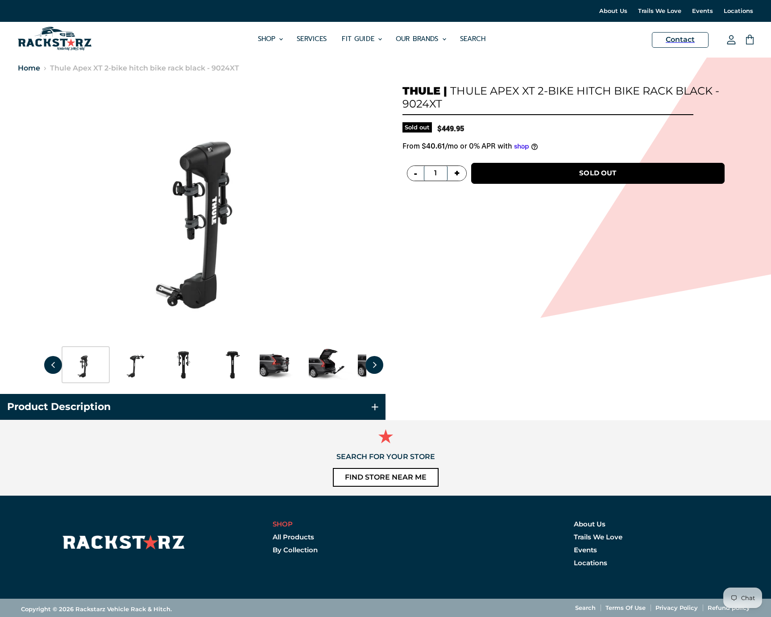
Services (312, 39)
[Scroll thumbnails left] (53, 365)
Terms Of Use (625, 607)
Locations (738, 11)
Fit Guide (359, 39)
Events (702, 11)
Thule (421, 90)
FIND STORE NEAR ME (386, 477)
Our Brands (418, 39)
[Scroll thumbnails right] (374, 365)
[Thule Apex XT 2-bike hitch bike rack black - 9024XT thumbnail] (85, 364)
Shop (268, 39)
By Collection (295, 550)
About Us (613, 11)
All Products (293, 537)
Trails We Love (659, 11)
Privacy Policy (676, 607)
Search (473, 39)
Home (29, 68)
